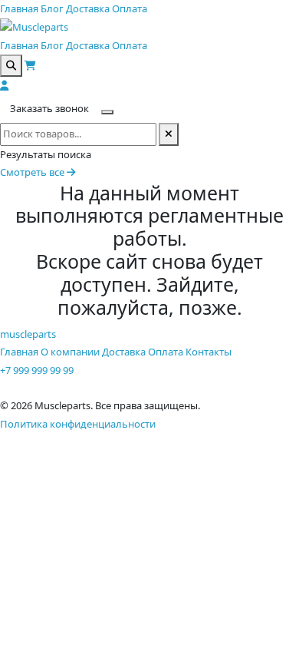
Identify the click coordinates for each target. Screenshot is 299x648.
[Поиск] (11, 66)
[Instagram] (5, 388)
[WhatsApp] (24, 388)
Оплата (129, 8)
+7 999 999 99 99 (37, 370)
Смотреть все (33, 172)
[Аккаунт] (4, 85)
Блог (52, 8)
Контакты (209, 352)
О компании (70, 352)
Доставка (88, 8)
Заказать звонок (49, 108)
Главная (19, 8)
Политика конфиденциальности (78, 424)
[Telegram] (15, 388)
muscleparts (28, 334)
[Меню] (107, 112)
